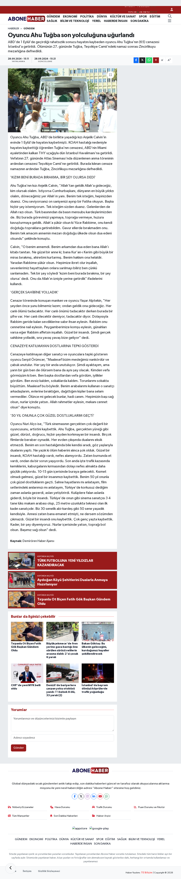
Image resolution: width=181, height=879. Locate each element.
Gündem (29, 28)
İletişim (27, 871)
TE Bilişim (146, 873)
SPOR (143, 16)
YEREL (96, 20)
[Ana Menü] (169, 21)
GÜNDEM (53, 16)
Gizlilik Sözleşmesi (49, 871)
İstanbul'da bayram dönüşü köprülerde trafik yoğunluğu (95, 688)
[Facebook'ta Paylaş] (136, 60)
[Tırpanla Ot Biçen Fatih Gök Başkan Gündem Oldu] (27, 631)
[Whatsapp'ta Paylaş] (149, 60)
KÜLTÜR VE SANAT (123, 16)
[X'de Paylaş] (142, 60)
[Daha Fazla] (156, 60)
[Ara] (169, 16)
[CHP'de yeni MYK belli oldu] (27, 673)
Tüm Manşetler (20, 816)
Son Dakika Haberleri (66, 816)
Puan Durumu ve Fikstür (151, 807)
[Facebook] (75, 796)
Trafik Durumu (104, 807)
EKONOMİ (70, 16)
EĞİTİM (155, 16)
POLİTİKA (87, 16)
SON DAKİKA (139, 20)
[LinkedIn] (94, 796)
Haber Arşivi (103, 816)
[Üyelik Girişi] (170, 10)
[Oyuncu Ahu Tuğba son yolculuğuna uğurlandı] (62, 100)
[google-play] (99, 828)
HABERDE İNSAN (115, 20)
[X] (81, 796)
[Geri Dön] (10, 868)
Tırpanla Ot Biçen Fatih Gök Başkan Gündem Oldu (26, 647)
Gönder (18, 747)
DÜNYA (102, 16)
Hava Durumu (62, 807)
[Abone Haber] (26, 19)
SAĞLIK (52, 20)
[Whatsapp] (106, 796)
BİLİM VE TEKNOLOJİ (74, 20)
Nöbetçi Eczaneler (23, 807)
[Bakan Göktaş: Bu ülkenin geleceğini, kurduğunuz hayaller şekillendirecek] (98, 631)
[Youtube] (100, 796)
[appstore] (79, 828)
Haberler (13, 28)
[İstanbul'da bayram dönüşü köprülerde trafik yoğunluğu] (98, 673)
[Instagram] (87, 796)
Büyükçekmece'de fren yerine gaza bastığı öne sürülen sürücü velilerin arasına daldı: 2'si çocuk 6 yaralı (62, 650)
